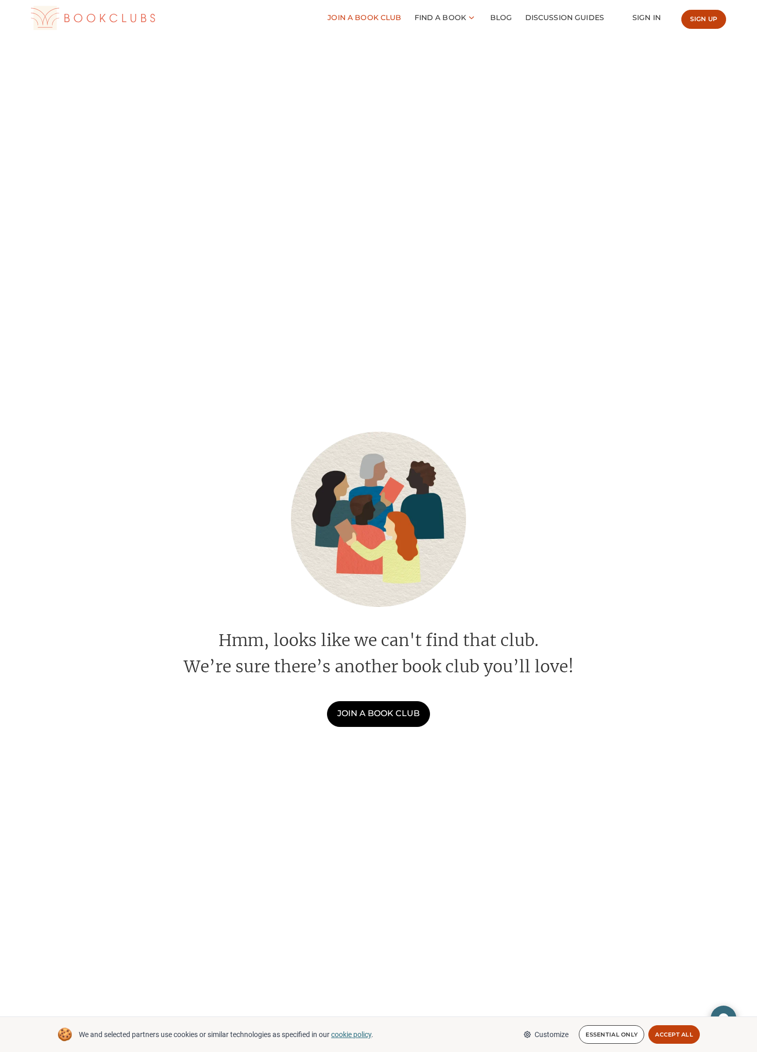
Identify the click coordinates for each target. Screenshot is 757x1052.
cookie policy (351, 1034)
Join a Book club (364, 17)
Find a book (441, 17)
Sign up (703, 19)
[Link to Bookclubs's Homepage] (93, 18)
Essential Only (612, 1034)
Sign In (646, 17)
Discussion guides (564, 17)
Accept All (674, 1034)
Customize (552, 1034)
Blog (501, 17)
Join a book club (378, 713)
